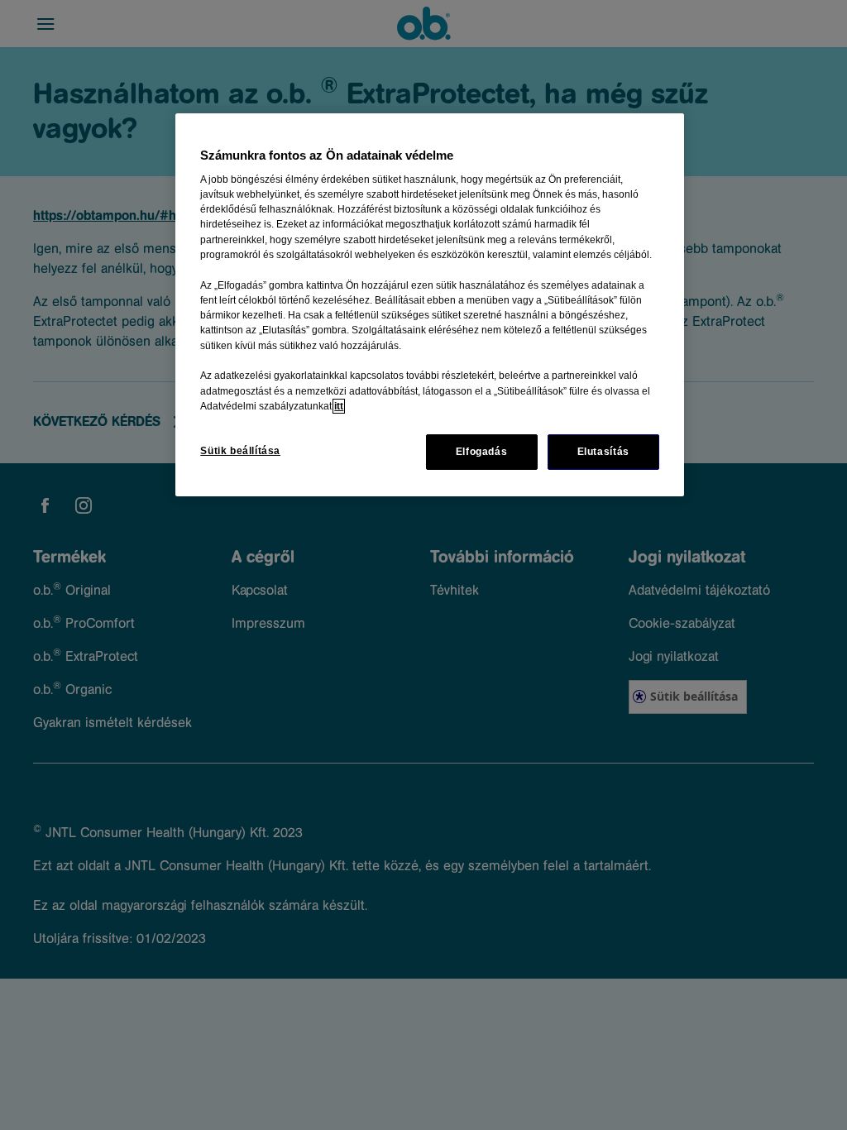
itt (338, 406)
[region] (429, 305)
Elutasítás (603, 451)
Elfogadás (482, 451)
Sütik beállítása (240, 451)
